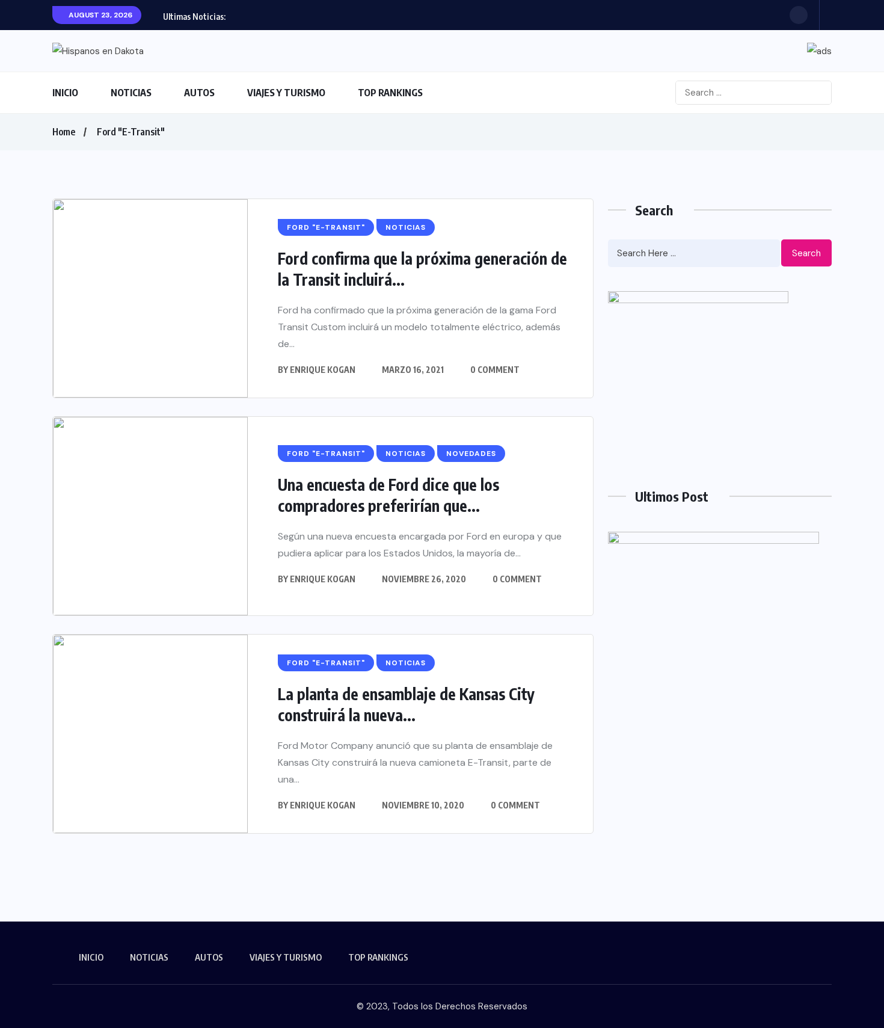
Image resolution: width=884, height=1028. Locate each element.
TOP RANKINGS (390, 93)
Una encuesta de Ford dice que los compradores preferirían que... (388, 495)
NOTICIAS (131, 93)
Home (63, 132)
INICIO (65, 93)
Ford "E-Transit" (131, 132)
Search (806, 253)
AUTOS (199, 93)
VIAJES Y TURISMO (286, 93)
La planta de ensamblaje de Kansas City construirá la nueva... (406, 704)
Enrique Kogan (322, 370)
